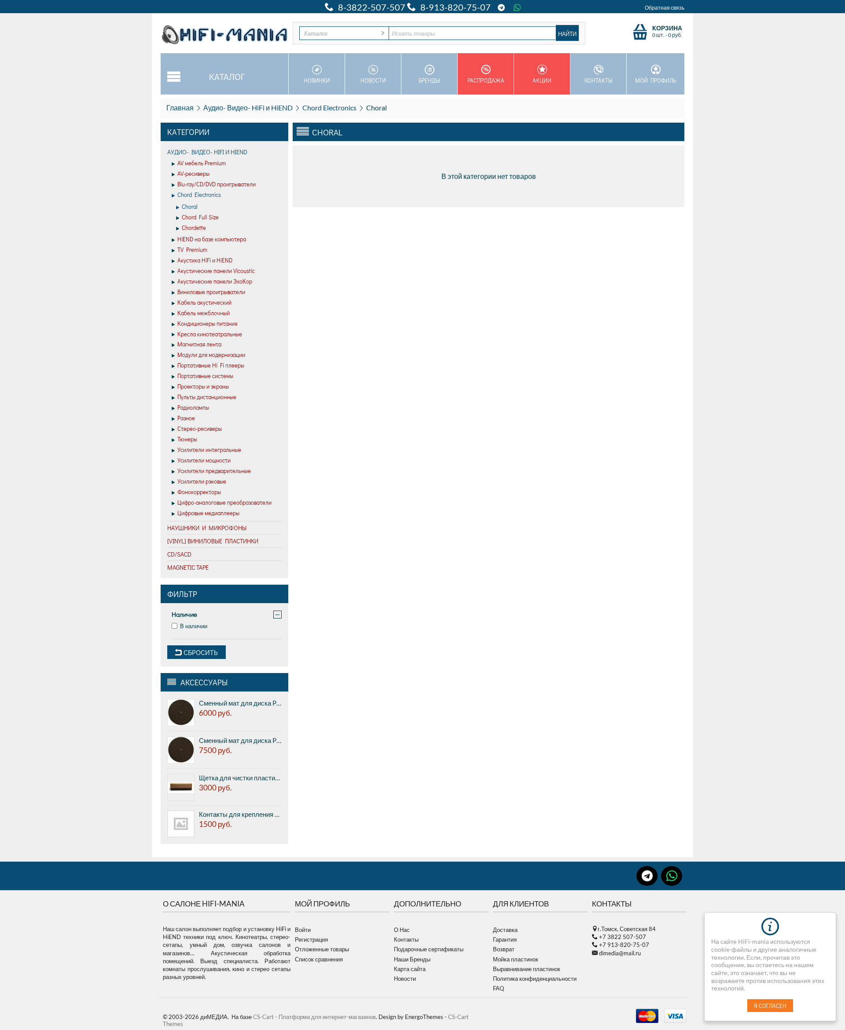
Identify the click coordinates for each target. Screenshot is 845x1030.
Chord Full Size (200, 217)
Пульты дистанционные (206, 396)
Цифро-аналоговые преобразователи (224, 502)
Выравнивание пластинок (526, 968)
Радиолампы (193, 407)
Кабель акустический (204, 302)
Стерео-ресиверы (199, 428)
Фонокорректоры (199, 491)
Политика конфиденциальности (535, 978)
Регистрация (311, 939)
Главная (180, 107)
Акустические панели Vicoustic (216, 270)
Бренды (429, 80)
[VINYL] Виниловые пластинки (212, 541)
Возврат (503, 949)
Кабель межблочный (203, 313)
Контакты (598, 80)
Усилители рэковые (201, 481)
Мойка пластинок (515, 959)
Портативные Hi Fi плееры (210, 365)
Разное (186, 418)
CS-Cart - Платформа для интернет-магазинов (314, 1016)
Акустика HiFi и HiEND (204, 260)
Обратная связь (664, 7)
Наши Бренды (412, 959)
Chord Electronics (329, 107)
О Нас (402, 929)
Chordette (194, 227)
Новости (373, 80)
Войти (303, 929)
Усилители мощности (204, 460)
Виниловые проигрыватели (211, 291)
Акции (542, 80)
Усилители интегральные (209, 449)
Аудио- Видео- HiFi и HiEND (248, 107)
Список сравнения (319, 959)
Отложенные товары (322, 949)
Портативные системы (205, 375)
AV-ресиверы (193, 173)
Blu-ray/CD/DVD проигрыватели (216, 184)
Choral (190, 206)
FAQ (498, 988)
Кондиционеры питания (207, 323)
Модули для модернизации (211, 354)
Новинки (317, 80)
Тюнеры (187, 439)
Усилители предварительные (214, 470)
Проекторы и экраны (203, 386)
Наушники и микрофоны (206, 528)
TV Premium (192, 249)
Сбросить (200, 652)
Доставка (505, 929)
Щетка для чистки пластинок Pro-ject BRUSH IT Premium (240, 778)
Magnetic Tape (188, 567)
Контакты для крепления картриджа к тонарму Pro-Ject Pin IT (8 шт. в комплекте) (240, 814)
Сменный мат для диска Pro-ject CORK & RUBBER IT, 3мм (240, 740)
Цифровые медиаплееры (208, 513)
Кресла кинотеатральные (209, 334)
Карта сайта (410, 968)
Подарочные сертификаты (428, 949)
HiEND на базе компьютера (211, 239)
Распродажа (485, 80)
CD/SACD (179, 554)
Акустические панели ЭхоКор (214, 281)
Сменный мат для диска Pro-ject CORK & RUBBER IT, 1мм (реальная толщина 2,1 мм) (240, 703)
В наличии (193, 626)
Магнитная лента (199, 344)
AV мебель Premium (201, 163)
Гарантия (505, 939)
